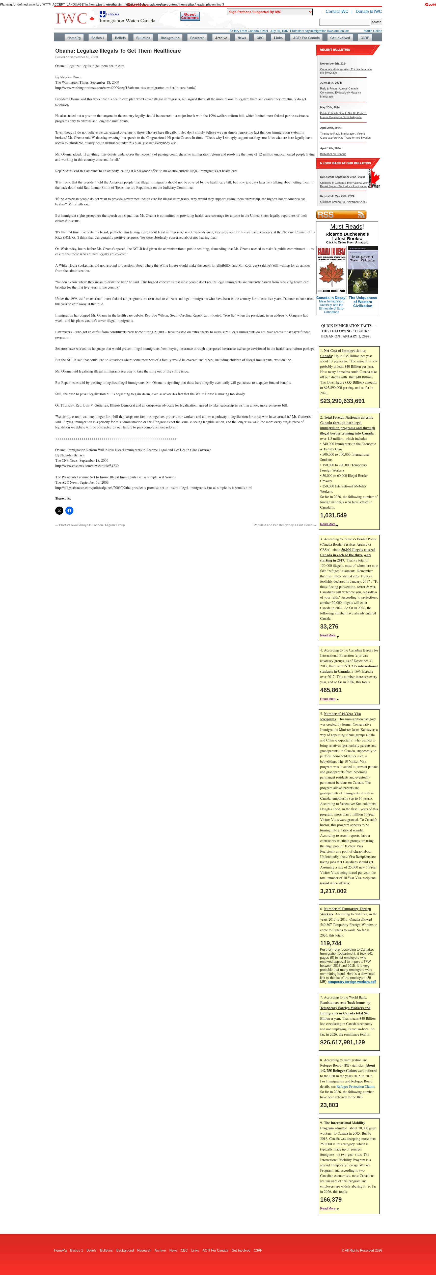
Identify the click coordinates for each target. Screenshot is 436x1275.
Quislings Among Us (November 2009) (343, 201)
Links (278, 37)
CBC (260, 37)
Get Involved (340, 37)
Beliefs (120, 37)
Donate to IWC (369, 11)
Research (197, 37)
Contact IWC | (339, 11)
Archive (221, 37)
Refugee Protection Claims (356, 1086)
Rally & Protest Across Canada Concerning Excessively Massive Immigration (340, 92)
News (242, 37)
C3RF (365, 37)
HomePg (74, 37)
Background (170, 37)
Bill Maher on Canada (333, 154)
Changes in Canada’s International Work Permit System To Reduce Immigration (344, 184)
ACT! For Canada (306, 37)
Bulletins (143, 37)
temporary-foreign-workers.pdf (352, 982)
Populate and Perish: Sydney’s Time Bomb (285, 525)
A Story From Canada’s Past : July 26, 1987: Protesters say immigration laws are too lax (261, 31)
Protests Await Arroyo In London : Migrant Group (90, 525)
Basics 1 (97, 37)
